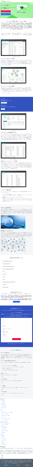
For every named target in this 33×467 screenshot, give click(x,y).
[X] (2, 457)
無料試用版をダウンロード (6, 11)
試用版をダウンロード (3, 102)
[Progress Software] (3, 447)
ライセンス (3, 401)
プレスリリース (4, 438)
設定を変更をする (27, 465)
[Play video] (21, 8)
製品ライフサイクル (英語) (5, 415)
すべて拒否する (18, 465)
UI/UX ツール (4, 429)
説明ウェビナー (4, 404)
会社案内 (3, 435)
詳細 (16, 301)
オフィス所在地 (4, 444)
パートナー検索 (4, 406)
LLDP (30, 60)
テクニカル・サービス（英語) (6, 418)
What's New (3, 400)
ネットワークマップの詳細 (6, 93)
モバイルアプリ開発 (5, 424)
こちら (15, 343)
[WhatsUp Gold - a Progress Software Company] (16, 1)
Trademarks (30, 451)
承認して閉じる (6, 465)
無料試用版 (3, 403)
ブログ (3, 441)
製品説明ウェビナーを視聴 (6, 14)
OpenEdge (3, 432)
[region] (16, 463)
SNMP (9, 60)
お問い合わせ (4, 407)
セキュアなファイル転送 (5, 423)
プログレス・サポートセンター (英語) (7, 412)
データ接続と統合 (4, 427)
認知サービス (4, 426)
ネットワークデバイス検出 (6, 63)
